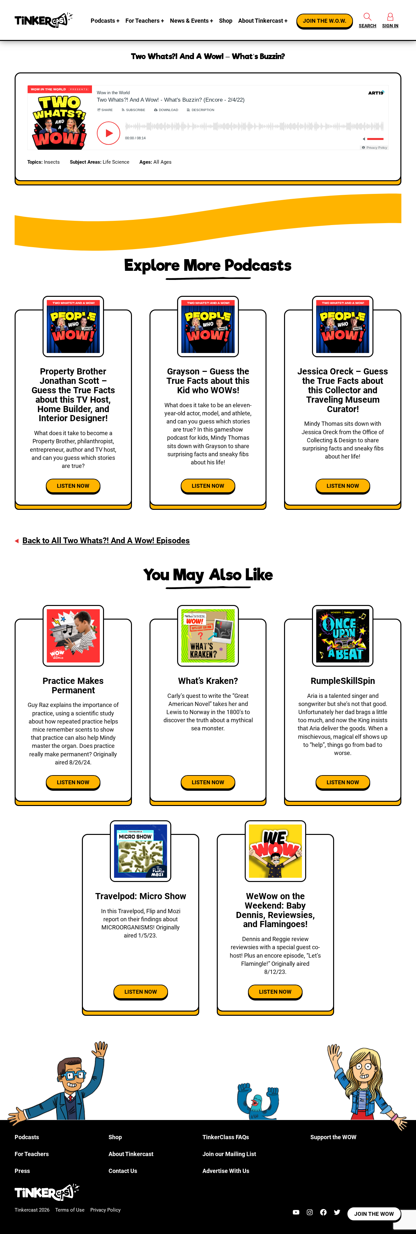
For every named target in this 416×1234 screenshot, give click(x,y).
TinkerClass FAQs (225, 1137)
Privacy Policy (105, 1210)
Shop (225, 20)
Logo (44, 20)
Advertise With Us (225, 1170)
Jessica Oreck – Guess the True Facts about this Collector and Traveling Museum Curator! (342, 390)
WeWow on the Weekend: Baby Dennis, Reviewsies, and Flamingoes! (275, 910)
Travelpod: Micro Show (140, 896)
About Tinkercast (260, 20)
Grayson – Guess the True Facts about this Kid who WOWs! (208, 381)
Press (22, 1170)
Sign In (390, 26)
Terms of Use (69, 1210)
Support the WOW (333, 1137)
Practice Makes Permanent (73, 686)
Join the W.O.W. (324, 21)
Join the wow (374, 1214)
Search (367, 26)
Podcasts (103, 20)
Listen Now (73, 486)
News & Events (189, 20)
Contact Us (123, 1170)
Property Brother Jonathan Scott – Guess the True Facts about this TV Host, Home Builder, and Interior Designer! (73, 394)
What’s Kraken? (208, 681)
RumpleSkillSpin (343, 681)
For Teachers (142, 20)
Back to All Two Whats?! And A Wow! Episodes (106, 540)
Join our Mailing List (229, 1154)
